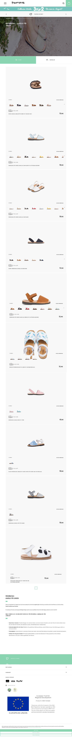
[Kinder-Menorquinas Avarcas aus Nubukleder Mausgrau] (26, 259)
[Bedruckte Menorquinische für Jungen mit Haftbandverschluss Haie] (12, 358)
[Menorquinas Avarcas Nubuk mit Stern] (36, 388)
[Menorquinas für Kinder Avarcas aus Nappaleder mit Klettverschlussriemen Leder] (56, 156)
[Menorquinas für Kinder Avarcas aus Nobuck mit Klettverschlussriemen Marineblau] (20, 308)
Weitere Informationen (59, 151)
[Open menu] (5, 3)
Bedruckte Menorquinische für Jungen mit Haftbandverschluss (22, 367)
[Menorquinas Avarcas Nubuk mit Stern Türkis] (19, 410)
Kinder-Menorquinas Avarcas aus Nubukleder (18, 268)
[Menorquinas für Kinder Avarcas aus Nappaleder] (36, 186)
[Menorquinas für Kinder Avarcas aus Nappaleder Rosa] (56, 207)
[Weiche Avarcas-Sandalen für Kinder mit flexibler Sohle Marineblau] (19, 104)
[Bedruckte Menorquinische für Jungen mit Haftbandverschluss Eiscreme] (35, 358)
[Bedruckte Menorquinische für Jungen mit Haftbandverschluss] (36, 344)
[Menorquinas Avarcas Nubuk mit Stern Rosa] (11, 410)
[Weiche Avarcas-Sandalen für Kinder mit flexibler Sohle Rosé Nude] (49, 104)
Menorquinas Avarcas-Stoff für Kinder (16, 523)
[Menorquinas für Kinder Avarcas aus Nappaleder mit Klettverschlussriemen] (36, 134)
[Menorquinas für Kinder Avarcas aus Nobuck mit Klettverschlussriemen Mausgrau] (35, 308)
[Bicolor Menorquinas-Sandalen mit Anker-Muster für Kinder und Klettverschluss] (36, 440)
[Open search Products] (63, 3)
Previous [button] (6, 14)
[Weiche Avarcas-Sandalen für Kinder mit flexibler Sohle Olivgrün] (41, 104)
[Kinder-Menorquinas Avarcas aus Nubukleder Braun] (19, 259)
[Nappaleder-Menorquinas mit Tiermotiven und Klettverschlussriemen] (36, 548)
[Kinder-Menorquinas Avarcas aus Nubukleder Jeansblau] (41, 259)
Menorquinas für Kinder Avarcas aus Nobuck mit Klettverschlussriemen (24, 317)
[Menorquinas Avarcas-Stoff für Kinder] (36, 492)
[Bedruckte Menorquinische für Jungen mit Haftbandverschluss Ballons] (27, 358)
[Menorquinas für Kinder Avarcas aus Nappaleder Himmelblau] (41, 207)
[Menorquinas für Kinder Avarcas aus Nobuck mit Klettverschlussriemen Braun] (12, 308)
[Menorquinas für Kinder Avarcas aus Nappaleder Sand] (19, 207)
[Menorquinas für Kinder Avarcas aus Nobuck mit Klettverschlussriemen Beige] (50, 308)
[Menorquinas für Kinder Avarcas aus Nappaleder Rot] (34, 207)
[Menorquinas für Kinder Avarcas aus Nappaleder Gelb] (49, 207)
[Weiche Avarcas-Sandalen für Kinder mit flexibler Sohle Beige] (11, 104)
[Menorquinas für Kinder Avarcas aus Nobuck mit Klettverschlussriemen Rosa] (42, 308)
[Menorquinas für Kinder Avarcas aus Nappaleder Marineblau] (26, 207)
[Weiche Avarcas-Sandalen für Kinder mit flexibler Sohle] (36, 82)
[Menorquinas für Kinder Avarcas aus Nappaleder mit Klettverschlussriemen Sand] (19, 156)
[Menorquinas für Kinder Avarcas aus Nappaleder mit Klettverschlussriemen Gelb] (41, 156)
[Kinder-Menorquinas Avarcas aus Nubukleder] (36, 237)
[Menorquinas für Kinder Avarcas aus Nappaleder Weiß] (11, 207)
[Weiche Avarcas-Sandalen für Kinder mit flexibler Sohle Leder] (34, 104)
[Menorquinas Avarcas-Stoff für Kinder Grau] (11, 513)
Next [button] (65, 14)
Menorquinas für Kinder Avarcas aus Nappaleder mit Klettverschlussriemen (24, 165)
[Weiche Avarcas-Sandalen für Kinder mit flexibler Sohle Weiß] (26, 104)
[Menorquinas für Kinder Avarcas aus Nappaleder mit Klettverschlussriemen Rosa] (49, 156)
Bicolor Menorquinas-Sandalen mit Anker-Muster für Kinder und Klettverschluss (25, 471)
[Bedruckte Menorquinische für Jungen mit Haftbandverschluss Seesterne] (20, 358)
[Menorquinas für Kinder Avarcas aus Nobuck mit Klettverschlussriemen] (36, 294)
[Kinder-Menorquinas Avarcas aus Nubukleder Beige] (34, 259)
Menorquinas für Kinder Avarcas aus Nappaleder (18, 217)
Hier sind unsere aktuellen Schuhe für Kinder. (34, 727)
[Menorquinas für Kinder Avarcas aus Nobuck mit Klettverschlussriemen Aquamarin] (57, 308)
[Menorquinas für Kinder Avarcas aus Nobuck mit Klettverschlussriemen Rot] (27, 308)
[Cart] (69, 3)
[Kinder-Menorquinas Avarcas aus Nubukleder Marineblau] (11, 259)
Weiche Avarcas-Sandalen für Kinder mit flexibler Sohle (20, 113)
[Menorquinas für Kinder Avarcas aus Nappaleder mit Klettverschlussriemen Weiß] (34, 156)
